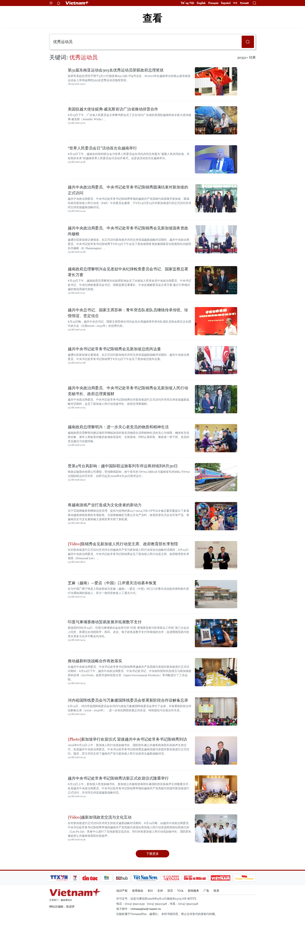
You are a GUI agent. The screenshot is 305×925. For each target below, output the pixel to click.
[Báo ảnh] (220, 878)
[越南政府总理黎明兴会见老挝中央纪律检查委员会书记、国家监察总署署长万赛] (216, 280)
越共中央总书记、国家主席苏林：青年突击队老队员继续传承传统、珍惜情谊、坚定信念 (128, 313)
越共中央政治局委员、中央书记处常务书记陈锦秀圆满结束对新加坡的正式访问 (128, 190)
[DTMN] (195, 878)
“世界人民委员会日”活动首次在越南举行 (102, 148)
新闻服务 (193, 890)
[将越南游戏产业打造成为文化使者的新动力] (216, 516)
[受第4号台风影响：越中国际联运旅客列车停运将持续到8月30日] (216, 477)
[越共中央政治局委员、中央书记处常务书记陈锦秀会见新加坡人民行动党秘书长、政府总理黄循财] (216, 399)
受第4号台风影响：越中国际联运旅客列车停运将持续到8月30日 (123, 466)
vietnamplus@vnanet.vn (145, 909)
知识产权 (122, 890)
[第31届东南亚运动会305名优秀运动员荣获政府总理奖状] (216, 81)
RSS (150, 890)
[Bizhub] (121, 878)
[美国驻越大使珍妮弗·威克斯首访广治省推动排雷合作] (216, 120)
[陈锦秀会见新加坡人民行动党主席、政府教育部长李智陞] (216, 555)
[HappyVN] (244, 878)
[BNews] (106, 878)
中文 (235, 3)
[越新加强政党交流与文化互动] (216, 828)
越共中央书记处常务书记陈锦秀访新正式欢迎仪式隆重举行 (118, 778)
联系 (216, 890)
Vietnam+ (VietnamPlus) (77, 3)
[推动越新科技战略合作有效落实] (216, 672)
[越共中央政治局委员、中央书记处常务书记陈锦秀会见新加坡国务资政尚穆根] (216, 239)
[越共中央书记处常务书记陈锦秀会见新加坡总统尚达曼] (216, 360)
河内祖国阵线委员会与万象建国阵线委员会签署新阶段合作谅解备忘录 (128, 700)
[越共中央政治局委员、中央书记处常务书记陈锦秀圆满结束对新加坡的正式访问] (216, 198)
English (201, 2)
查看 (152, 18)
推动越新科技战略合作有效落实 (95, 661)
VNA (180, 890)
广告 (206, 890)
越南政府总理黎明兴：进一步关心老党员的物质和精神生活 (118, 427)
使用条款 (137, 890)
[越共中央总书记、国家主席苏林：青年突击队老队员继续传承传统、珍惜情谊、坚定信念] (216, 321)
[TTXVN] (59, 878)
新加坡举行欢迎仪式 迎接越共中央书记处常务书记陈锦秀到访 (134, 739)
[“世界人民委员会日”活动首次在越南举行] (216, 159)
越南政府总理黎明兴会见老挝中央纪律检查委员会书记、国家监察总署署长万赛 (128, 272)
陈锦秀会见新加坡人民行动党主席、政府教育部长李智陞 (129, 544)
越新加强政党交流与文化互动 (106, 817)
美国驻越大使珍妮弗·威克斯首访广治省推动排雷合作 (113, 109)
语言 (170, 890)
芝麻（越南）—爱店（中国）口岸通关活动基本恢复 (112, 583)
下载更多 (152, 853)
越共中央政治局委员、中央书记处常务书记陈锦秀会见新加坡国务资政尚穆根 (128, 231)
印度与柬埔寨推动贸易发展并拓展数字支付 (105, 622)
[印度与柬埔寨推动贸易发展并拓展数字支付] (216, 633)
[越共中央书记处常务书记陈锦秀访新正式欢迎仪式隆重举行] (216, 789)
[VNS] (145, 878)
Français (213, 2)
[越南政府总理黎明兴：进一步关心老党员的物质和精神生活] (216, 438)
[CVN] (171, 878)
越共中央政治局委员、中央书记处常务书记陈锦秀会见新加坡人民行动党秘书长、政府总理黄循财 (128, 391)
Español (226, 2)
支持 (160, 890)
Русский (244, 3)
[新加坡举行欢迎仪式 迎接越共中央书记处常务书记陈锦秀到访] (216, 750)
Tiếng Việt (187, 2)
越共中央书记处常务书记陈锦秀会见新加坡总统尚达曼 (114, 349)
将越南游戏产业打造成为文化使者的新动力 (105, 505)
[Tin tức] (90, 878)
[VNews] (75, 878)
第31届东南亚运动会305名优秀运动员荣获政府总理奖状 (116, 70)
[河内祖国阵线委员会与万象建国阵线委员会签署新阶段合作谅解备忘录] (216, 711)
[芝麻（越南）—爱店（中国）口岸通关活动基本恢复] (216, 594)
